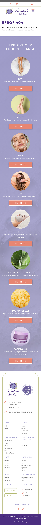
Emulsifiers (8, 441)
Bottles (23, 460)
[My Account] (32, 4)
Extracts (24, 445)
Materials (7, 443)
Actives (6, 446)
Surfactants (8, 448)
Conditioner (8, 480)
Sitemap (24, 522)
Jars (22, 463)
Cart (26, 492)
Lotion (23, 426)
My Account (28, 489)
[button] (33, 11)
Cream (23, 428)
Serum (6, 463)
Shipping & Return (27, 478)
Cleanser (7, 468)
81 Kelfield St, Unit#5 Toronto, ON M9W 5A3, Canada (15, 404)
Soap (6, 428)
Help (22, 480)
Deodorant (24, 433)
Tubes (23, 470)
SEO (29, 516)
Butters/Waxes (9, 453)
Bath (6, 426)
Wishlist (27, 495)
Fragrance (24, 443)
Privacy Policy (18, 522)
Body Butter (25, 431)
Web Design (22, 516)
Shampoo (7, 478)
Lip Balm (7, 465)
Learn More (20, 88)
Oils (5, 450)
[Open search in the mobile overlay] (10, 4)
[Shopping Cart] (27, 4)
